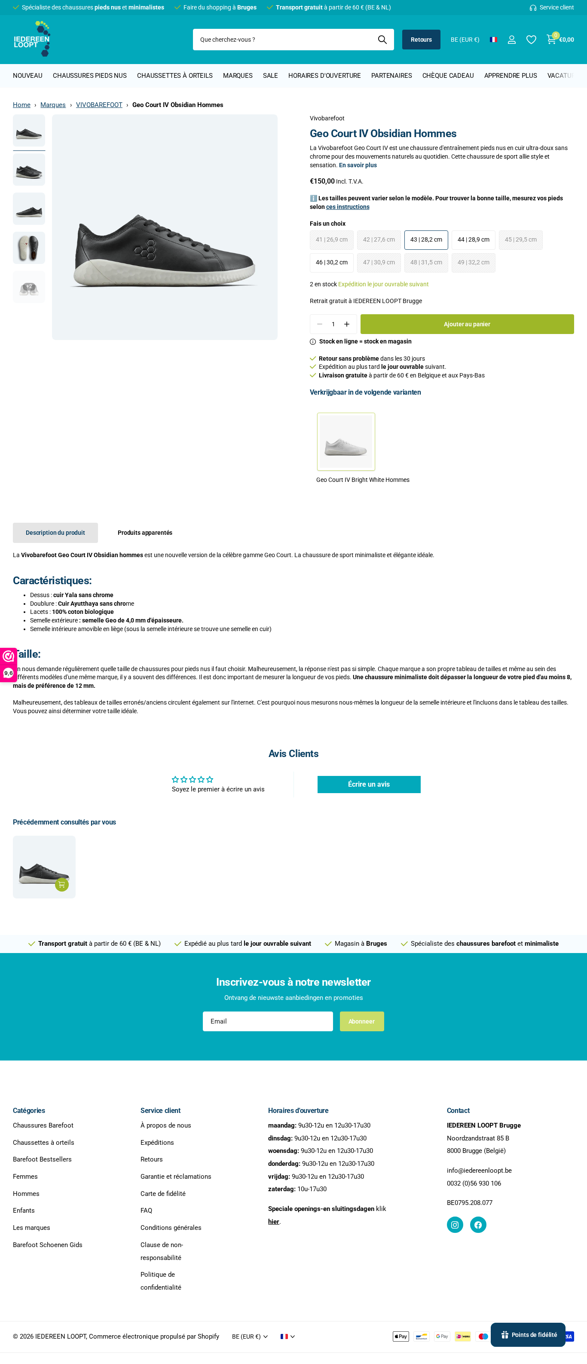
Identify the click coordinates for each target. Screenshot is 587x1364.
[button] (347, 324)
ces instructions (348, 206)
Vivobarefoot (327, 118)
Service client (160, 1111)
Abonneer (362, 1021)
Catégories (29, 1111)
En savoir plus (358, 165)
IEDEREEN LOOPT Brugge (387, 300)
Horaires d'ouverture (324, 76)
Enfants (24, 1211)
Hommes (26, 1194)
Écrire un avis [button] (369, 784)
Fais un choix (327, 223)
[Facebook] (478, 1225)
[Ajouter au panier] (62, 885)
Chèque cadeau (448, 76)
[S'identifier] (512, 39)
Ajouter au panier (467, 324)
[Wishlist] (531, 39)
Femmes (25, 1176)
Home (22, 105)
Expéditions (157, 1142)
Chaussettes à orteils (175, 76)
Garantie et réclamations (176, 1176)
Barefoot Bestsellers (42, 1160)
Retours (421, 39)
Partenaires (391, 76)
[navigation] (29, 130)
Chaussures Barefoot (43, 1125)
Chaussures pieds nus (90, 76)
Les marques (31, 1228)
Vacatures (565, 76)
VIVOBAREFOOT (99, 105)
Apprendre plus (510, 76)
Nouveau (28, 76)
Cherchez (382, 39)
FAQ (146, 1211)
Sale (270, 76)
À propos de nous (166, 1125)
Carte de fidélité (163, 1194)
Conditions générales (171, 1228)
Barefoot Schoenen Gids (48, 1245)
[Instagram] (455, 1225)
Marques (238, 76)
